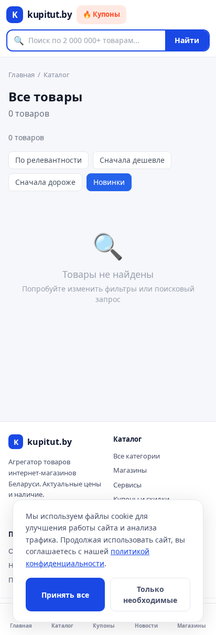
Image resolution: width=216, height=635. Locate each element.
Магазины (130, 470)
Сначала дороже (45, 182)
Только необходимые (150, 594)
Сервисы (127, 485)
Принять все (65, 595)
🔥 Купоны (101, 14)
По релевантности (48, 160)
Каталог (57, 74)
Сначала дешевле (132, 160)
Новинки (109, 182)
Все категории (136, 456)
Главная (21, 74)
